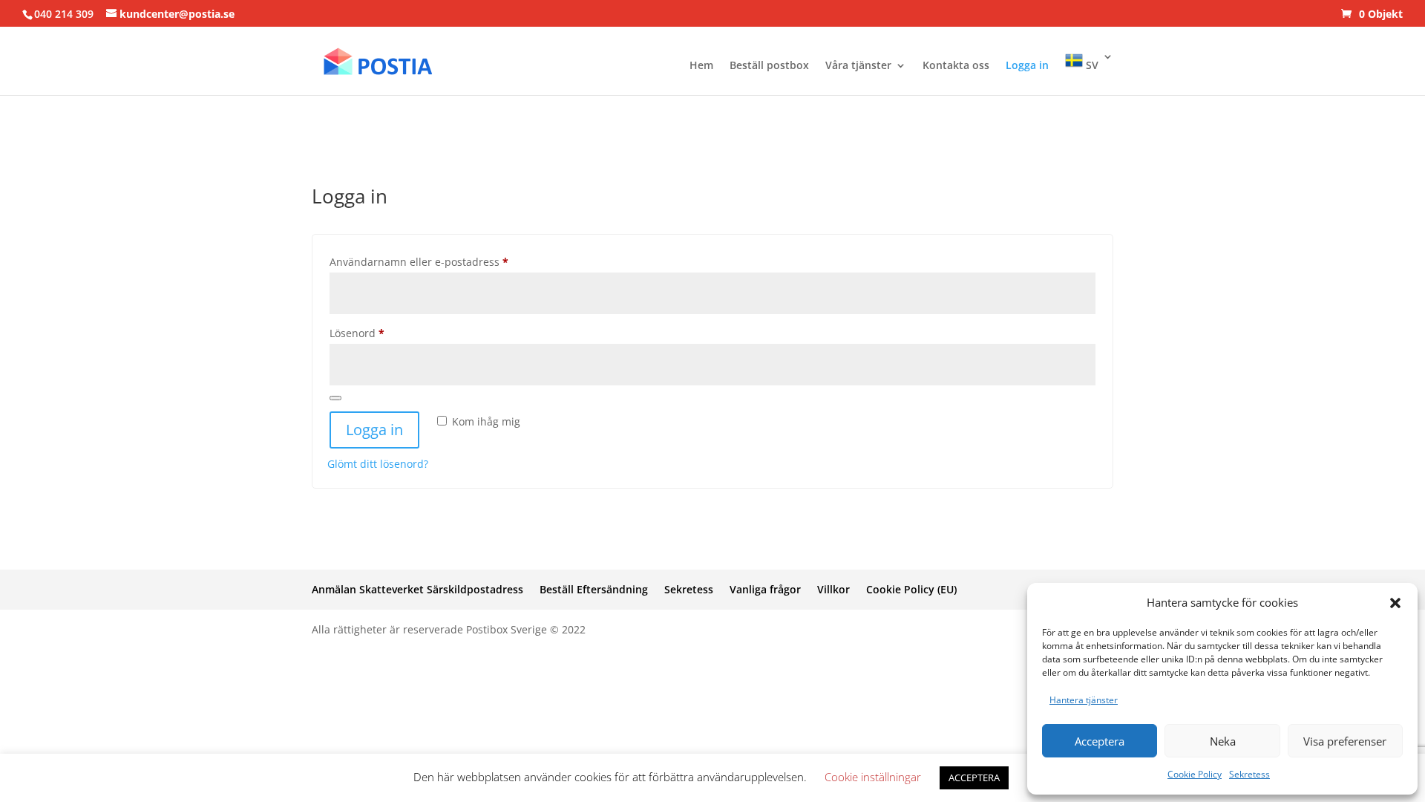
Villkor (833, 589)
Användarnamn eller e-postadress (450, 261)
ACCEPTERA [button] (974, 777)
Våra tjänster (858, 66)
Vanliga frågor (765, 589)
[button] (1395, 603)
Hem (701, 66)
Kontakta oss (956, 66)
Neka (1223, 741)
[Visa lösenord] (335, 398)
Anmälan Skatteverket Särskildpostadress (417, 589)
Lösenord (389, 332)
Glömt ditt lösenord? (377, 464)
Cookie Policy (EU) (911, 589)
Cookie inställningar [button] (873, 776)
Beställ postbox (769, 66)
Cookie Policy (1194, 774)
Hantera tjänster (1083, 700)
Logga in (1027, 66)
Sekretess (1249, 774)
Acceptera (1099, 741)
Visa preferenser (1344, 741)
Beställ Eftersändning (594, 589)
